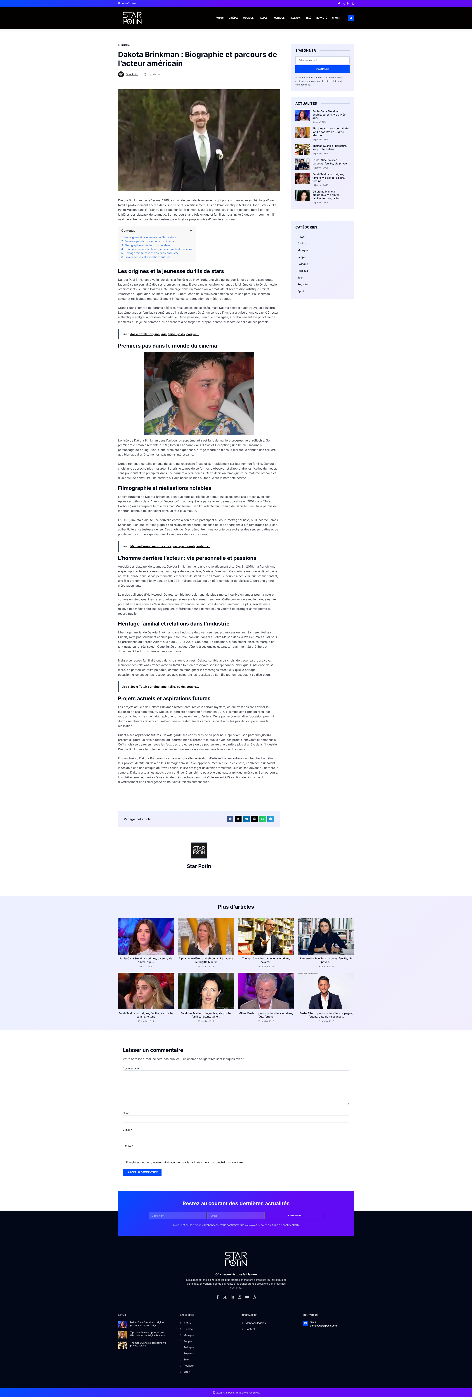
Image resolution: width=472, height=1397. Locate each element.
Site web (128, 1145)
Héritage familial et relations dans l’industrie (151, 253)
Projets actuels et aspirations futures (147, 257)
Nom (127, 1113)
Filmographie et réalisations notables (147, 245)
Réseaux (295, 17)
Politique (279, 17)
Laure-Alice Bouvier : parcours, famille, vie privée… (331, 161)
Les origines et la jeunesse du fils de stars (150, 237)
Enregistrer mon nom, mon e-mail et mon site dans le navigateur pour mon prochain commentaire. (184, 1162)
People (263, 17)
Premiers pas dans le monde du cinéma (149, 241)
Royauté (321, 17)
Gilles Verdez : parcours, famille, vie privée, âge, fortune (266, 1015)
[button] (351, 18)
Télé (308, 17)
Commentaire (132, 1068)
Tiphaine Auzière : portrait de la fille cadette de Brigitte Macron (330, 132)
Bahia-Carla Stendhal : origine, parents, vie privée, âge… (329, 114)
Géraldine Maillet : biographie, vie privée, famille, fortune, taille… (327, 195)
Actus (220, 17)
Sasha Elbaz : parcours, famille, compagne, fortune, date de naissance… (326, 1015)
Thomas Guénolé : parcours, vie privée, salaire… (330, 147)
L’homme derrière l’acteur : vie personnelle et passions (158, 249)
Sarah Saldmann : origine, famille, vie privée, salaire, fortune (329, 177)
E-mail (127, 1129)
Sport (336, 17)
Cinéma (233, 17)
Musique (248, 17)
